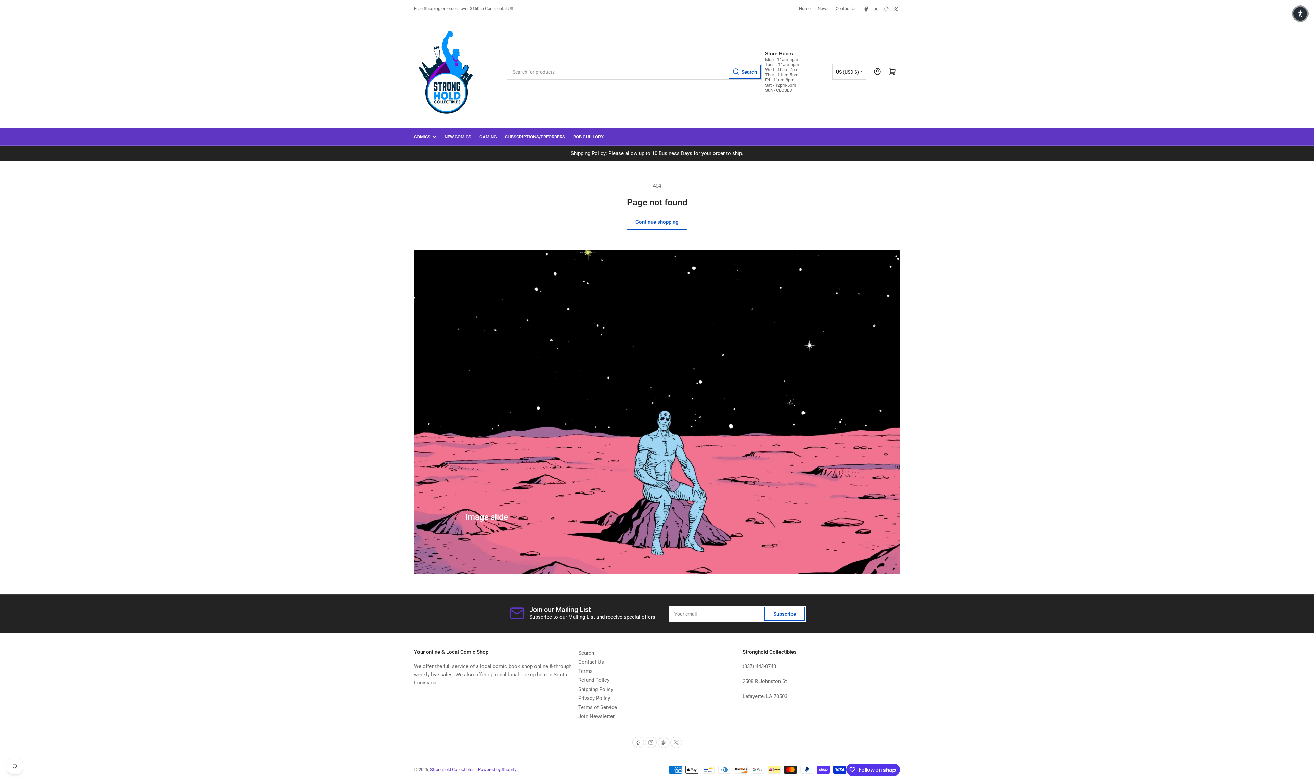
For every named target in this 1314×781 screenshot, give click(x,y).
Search (586, 653)
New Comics (458, 136)
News (823, 8)
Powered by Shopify (497, 769)
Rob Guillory (588, 136)
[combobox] (634, 72)
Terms (585, 671)
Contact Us (846, 8)
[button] (1300, 13)
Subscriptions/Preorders (535, 136)
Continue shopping (657, 222)
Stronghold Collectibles (452, 769)
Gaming (488, 136)
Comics (422, 136)
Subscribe (784, 614)
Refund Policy (593, 680)
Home (805, 8)
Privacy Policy (594, 698)
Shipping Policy (595, 689)
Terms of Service (597, 707)
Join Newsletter (596, 716)
